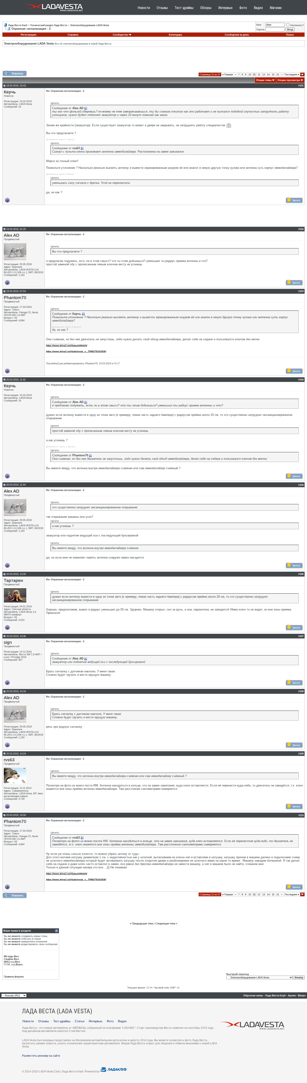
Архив (292, 995)
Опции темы (263, 80)
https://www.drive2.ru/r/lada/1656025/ (66, 345)
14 (268, 74)
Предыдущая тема (142, 923)
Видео (258, 8)
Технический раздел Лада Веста (48, 25)
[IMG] (7, 961)
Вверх (302, 995)
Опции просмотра (289, 80)
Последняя (292, 74)
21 (277, 74)
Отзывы (162, 8)
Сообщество (120, 34)
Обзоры (205, 8)
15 (273, 74)
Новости (144, 8)
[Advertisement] (153, 60)
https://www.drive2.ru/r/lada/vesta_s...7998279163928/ (76, 351)
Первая (227, 74)
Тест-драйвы (184, 8)
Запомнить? (297, 25)
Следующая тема (165, 923)
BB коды (8, 956)
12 (259, 74)
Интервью (225, 8)
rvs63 (9, 759)
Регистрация (28, 34)
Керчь (10, 92)
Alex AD (11, 235)
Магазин (276, 8)
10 (249, 74)
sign (8, 642)
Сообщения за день (237, 34)
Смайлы (8, 959)
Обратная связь (253, 995)
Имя (258, 24)
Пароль (260, 29)
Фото (243, 8)
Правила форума (14, 976)
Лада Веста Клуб (17, 25)
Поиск (290, 34)
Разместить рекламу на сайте (41, 1055)
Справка (73, 34)
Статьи (79, 1021)
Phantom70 (15, 297)
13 (263, 74)
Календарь (175, 34)
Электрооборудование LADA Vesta (89, 25)
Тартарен (13, 580)
